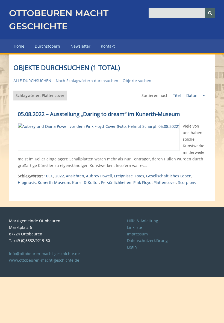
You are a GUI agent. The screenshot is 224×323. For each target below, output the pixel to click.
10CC (48, 175)
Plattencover (165, 182)
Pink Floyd (142, 182)
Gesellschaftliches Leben (168, 175)
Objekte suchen (137, 80)
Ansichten (75, 175)
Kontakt (108, 46)
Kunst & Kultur (85, 182)
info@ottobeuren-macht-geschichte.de (44, 253)
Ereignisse (123, 175)
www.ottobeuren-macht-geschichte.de (44, 260)
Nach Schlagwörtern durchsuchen (87, 80)
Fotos (139, 175)
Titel (177, 95)
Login (132, 247)
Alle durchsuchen (32, 80)
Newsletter (80, 46)
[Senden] (210, 13)
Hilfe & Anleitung (142, 220)
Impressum (137, 234)
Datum (193, 95)
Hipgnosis (27, 182)
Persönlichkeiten (116, 182)
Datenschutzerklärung (147, 240)
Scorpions (187, 182)
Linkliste (134, 227)
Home (19, 46)
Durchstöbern (47, 46)
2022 (59, 175)
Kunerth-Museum (54, 182)
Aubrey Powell (99, 175)
